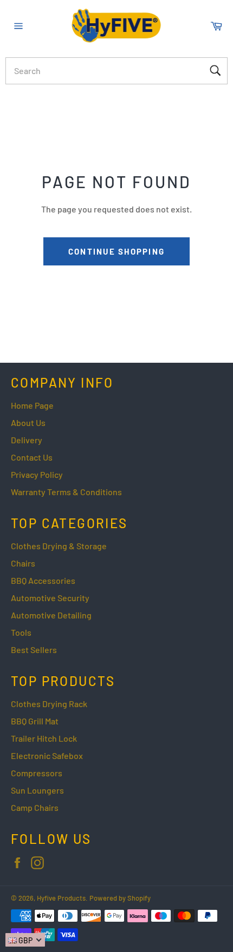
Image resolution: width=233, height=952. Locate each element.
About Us (28, 422)
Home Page (32, 405)
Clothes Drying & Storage (59, 546)
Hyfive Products (61, 898)
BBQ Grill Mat (35, 721)
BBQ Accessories (43, 580)
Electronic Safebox (47, 755)
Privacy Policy (37, 474)
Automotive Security (50, 597)
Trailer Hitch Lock (44, 738)
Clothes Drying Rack (49, 703)
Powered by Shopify (120, 898)
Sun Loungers (37, 790)
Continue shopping (116, 251)
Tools (21, 632)
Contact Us (32, 457)
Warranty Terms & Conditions (66, 492)
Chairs (23, 563)
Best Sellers (34, 649)
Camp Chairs (35, 807)
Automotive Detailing (51, 615)
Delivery (26, 440)
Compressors (36, 773)
